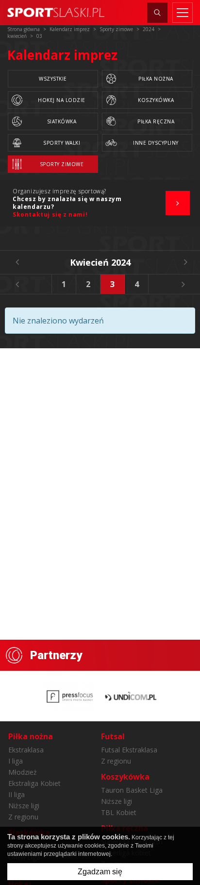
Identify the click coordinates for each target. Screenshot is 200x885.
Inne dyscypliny (156, 142)
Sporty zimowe (62, 164)
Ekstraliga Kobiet (34, 783)
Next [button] (183, 284)
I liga (15, 761)
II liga (16, 794)
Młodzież (22, 772)
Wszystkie (53, 78)
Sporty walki (61, 142)
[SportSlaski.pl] (55, 12)
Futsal (113, 736)
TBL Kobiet (118, 812)
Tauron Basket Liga (132, 790)
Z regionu (23, 816)
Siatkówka (62, 121)
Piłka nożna (155, 78)
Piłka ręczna (155, 121)
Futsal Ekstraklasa (129, 749)
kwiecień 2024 (100, 262)
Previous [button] (17, 284)
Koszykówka (156, 100)
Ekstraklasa (26, 749)
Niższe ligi (23, 805)
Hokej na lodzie (61, 100)
